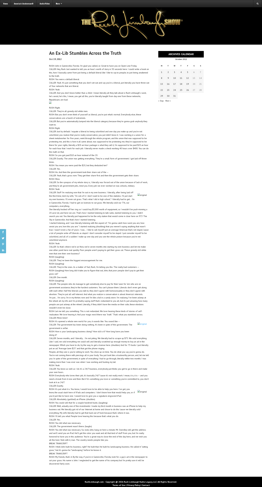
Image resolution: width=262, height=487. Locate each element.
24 (174, 90)
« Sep (161, 100)
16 (168, 84)
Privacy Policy (133, 485)
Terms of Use (118, 485)
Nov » (168, 100)
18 (181, 84)
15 (161, 84)
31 (174, 96)
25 (181, 90)
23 (168, 90)
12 (187, 78)
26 (187, 90)
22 (161, 90)
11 (181, 78)
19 (187, 84)
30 (168, 96)
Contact (146, 485)
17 (174, 84)
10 (174, 78)
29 (161, 96)
